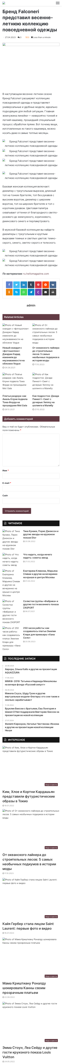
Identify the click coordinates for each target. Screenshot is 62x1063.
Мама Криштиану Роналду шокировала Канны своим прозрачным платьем (24, 988)
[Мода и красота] (3, 3)
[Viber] (38, 292)
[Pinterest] (38, 284)
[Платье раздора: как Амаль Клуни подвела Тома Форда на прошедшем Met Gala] (16, 382)
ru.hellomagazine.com (36, 273)
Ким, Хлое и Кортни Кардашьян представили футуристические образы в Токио (28, 796)
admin (31, 305)
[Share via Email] (45, 292)
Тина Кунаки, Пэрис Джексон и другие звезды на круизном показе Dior (40, 534)
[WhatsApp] (24, 292)
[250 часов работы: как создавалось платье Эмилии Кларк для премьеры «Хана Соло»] (11, 638)
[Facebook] (9, 284)
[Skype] (16, 292)
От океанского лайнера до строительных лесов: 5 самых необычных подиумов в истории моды (45, 354)
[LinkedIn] (24, 284)
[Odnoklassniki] (9, 292)
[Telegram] (31, 292)
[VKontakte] (53, 284)
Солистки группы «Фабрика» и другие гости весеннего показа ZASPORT (41, 604)
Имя (5, 470)
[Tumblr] (31, 284)
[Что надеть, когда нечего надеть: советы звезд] (11, 560)
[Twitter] (16, 284)
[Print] (53, 292)
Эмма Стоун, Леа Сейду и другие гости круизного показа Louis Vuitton (29, 1052)
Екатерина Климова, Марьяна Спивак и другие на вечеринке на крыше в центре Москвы (40, 574)
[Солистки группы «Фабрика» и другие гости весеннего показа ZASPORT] (11, 612)
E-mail (6, 483)
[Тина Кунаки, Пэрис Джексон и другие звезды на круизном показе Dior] (11, 540)
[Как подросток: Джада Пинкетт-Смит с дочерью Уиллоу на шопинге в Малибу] (46, 382)
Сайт (5, 495)
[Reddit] (45, 284)
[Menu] (58, 3)
